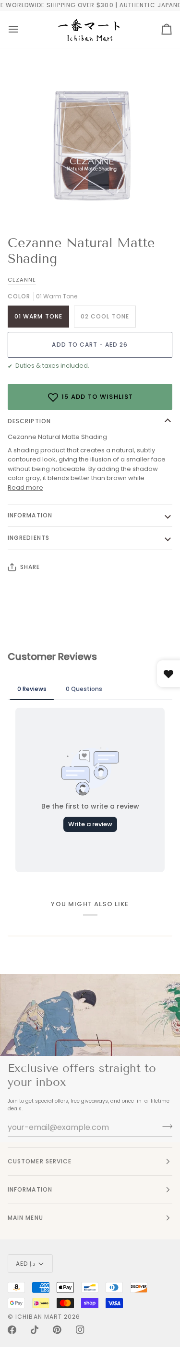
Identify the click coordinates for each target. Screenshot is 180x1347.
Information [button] (30, 1189)
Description (29, 421)
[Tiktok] (34, 1329)
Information (30, 515)
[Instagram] (80, 1329)
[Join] (164, 1126)
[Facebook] (12, 1329)
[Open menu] (13, 29)
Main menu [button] (25, 1218)
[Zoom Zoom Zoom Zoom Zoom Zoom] (90, 144)
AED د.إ (25, 1263)
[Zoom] (31, 203)
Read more (25, 487)
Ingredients (28, 538)
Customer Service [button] (40, 1161)
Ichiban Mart (38, 1317)
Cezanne (22, 280)
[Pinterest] (57, 1329)
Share (30, 567)
